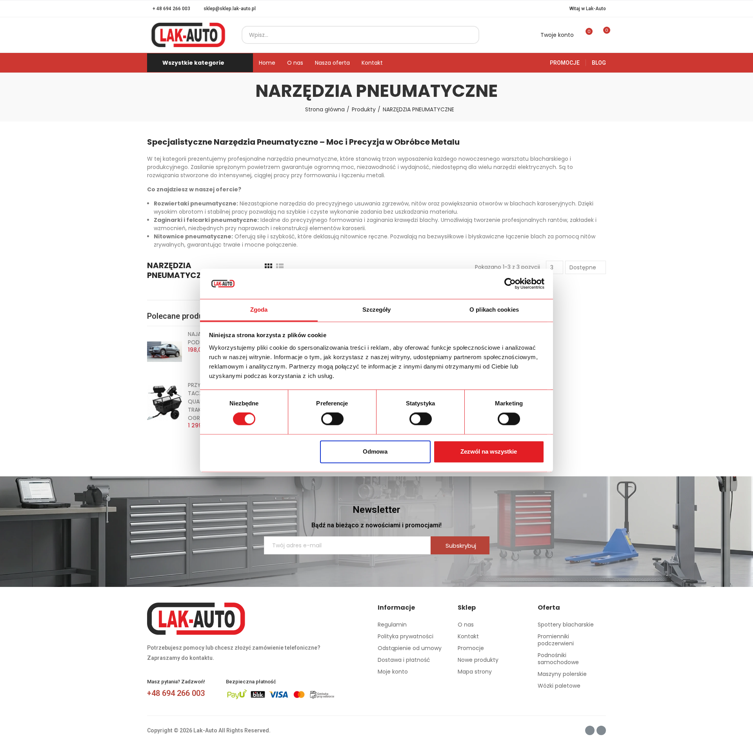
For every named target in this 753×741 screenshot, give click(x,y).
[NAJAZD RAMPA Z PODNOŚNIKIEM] (164, 351)
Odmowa (375, 451)
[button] (168, 8)
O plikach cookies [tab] (494, 309)
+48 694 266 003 (176, 693)
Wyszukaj (466, 35)
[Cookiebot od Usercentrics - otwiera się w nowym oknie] (510, 284)
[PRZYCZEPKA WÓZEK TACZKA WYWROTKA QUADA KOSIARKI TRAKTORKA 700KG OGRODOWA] (164, 402)
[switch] (332, 419)
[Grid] (268, 267)
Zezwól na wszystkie (488, 451)
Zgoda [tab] (259, 309)
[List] (280, 267)
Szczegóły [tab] (376, 309)
